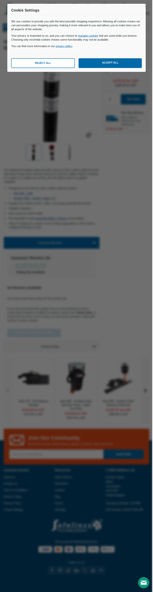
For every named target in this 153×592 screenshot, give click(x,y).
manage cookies (88, 35)
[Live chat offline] (143, 582)
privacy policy (64, 46)
